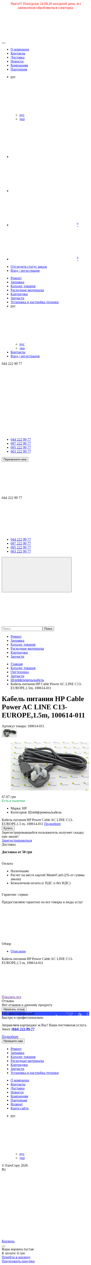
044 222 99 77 (21, 439)
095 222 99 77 (21, 447)
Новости (17, 61)
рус (22, 115)
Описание (18, 951)
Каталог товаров (23, 644)
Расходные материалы (27, 648)
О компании (20, 49)
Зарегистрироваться (17, 840)
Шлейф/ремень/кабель (27, 680)
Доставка (18, 57)
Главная (17, 664)
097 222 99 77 (21, 443)
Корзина (8, 1241)
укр (22, 119)
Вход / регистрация (25, 270)
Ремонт (16, 636)
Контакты (18, 53)
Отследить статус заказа (29, 266)
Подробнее (10, 1036)
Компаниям (19, 65)
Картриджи (19, 652)
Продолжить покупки (18, 1261)
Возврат (17, 1104)
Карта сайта (19, 1108)
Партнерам (19, 69)
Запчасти (17, 656)
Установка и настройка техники (35, 1073)
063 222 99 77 (21, 451)
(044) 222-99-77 (22, 1029)
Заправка (17, 640)
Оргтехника (20, 672)
